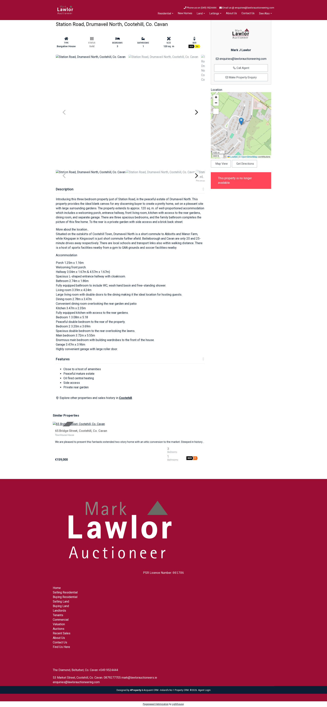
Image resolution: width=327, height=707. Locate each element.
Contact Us (248, 13)
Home (57, 588)
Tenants (58, 615)
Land (200, 13)
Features (63, 359)
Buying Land (61, 606)
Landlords (59, 610)
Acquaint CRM (150, 690)
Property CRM (182, 690)
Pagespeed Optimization (156, 704)
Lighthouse (178, 704)
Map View (222, 163)
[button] (241, 121)
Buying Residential (65, 597)
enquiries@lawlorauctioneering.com (243, 59)
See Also (264, 13)
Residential (164, 13)
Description (64, 189)
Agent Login (204, 690)
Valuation (59, 624)
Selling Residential (65, 592)
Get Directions (245, 163)
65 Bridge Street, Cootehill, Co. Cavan (81, 431)
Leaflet (233, 156)
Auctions (58, 629)
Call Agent (242, 68)
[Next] (196, 112)
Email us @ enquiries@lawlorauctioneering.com (248, 7)
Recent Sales (61, 633)
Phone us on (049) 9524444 (201, 7)
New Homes (185, 13)
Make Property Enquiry (242, 77)
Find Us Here (61, 647)
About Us (231, 13)
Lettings (214, 13)
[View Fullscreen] (216, 111)
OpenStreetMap (249, 156)
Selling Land (61, 601)
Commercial (61, 619)
